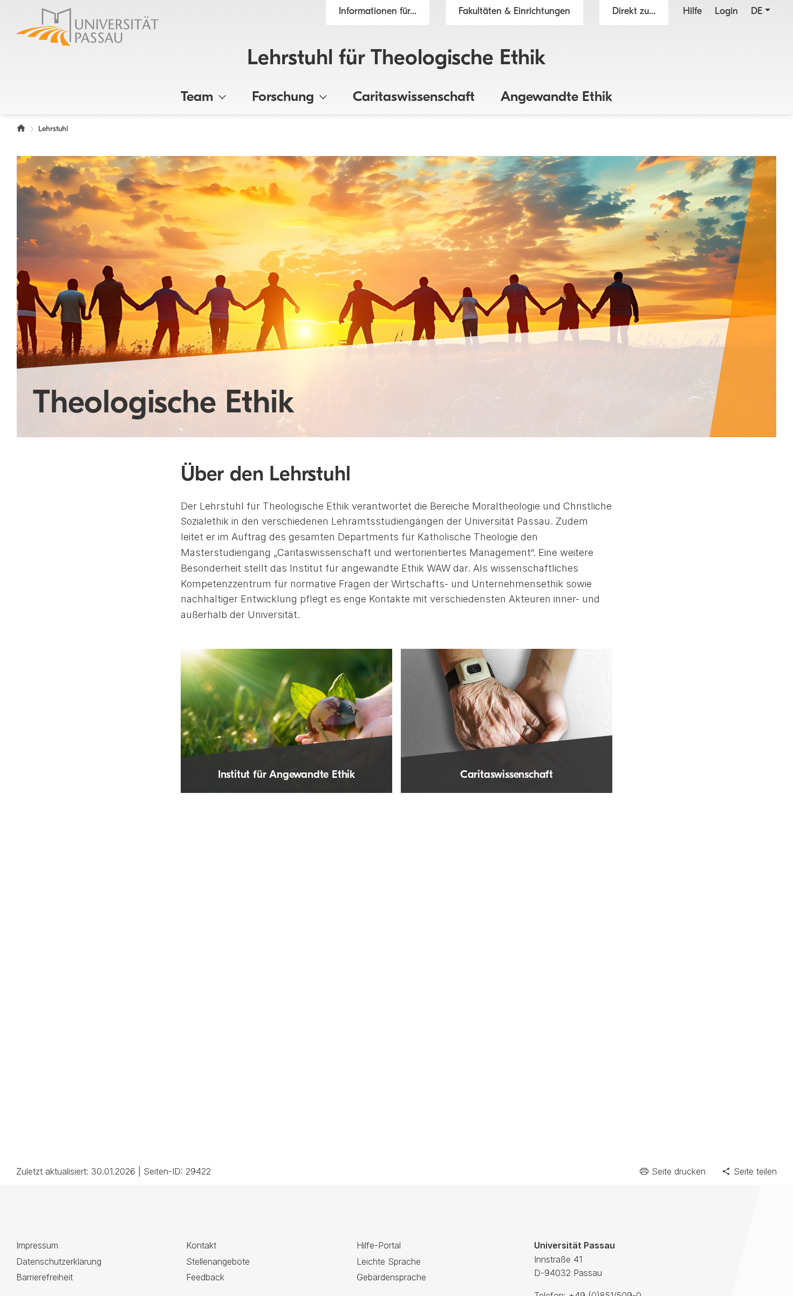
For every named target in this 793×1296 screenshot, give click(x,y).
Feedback (205, 1277)
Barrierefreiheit (44, 1277)
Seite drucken (679, 1171)
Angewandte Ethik (556, 97)
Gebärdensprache (391, 1277)
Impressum (37, 1245)
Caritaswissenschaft (414, 97)
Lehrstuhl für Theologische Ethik (396, 59)
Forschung (283, 97)
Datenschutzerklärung (58, 1261)
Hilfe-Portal (379, 1245)
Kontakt (201, 1245)
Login (726, 12)
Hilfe (692, 12)
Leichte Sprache (389, 1261)
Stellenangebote (218, 1261)
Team (197, 97)
